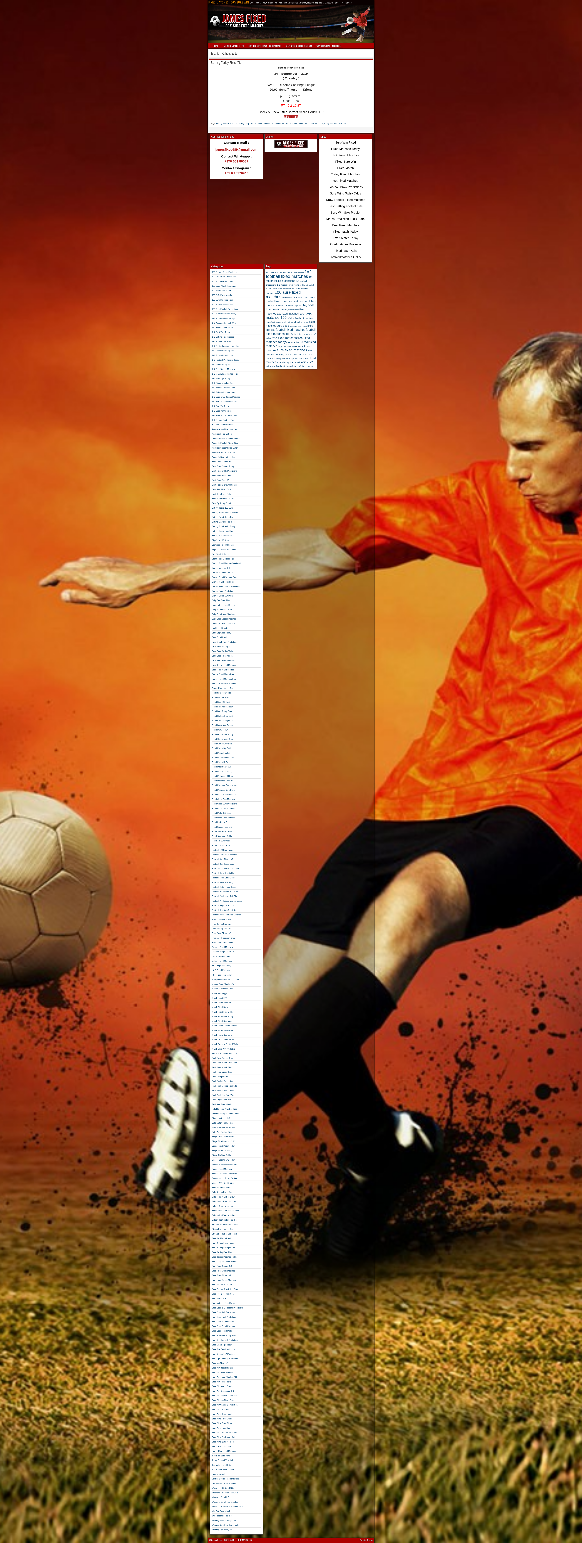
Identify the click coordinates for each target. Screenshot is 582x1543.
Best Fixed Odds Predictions (224, 471)
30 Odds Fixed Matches (222, 425)
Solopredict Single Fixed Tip (224, 1220)
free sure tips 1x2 (294, 342)
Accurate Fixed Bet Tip (222, 434)
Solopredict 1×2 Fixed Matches (225, 1211)
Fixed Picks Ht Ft (219, 822)
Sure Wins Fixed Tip (221, 1428)
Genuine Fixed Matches (222, 947)
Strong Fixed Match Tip (222, 1229)
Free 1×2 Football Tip (221, 919)
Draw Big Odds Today (221, 633)
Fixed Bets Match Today (222, 707)
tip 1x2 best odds (315, 123)
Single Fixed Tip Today (222, 1150)
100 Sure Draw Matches (222, 304)
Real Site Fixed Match (221, 1104)
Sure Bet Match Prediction (223, 1238)
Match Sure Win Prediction (223, 1049)
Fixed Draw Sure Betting (222, 725)
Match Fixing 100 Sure (222, 1035)
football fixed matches (290, 329)
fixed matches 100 (293, 313)
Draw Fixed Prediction (221, 637)
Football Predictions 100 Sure (225, 892)
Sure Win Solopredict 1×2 (223, 1391)
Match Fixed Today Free (222, 1030)
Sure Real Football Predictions (225, 1340)
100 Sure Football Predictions (225, 309)
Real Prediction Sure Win (223, 1095)
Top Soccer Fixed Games (223, 1469)
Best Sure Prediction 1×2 (223, 499)
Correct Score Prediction (328, 45)
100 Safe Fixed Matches (222, 295)
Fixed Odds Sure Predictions (224, 804)
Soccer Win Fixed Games (223, 1183)
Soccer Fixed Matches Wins (224, 1174)
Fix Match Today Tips (221, 693)
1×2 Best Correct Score (222, 328)
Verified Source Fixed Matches (225, 1479)
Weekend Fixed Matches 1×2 (225, 1493)
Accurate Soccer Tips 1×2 (223, 452)
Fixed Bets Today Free (222, 711)
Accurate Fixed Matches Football (226, 438)
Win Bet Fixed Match (221, 1511)
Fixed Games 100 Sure (222, 744)
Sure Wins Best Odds (221, 1409)
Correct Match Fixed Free (223, 582)
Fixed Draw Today (220, 730)
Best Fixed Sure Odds (221, 475)
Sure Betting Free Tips (222, 1252)
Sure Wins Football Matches (224, 1432)
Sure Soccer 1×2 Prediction (224, 1354)
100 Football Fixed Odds (222, 281)
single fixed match (284, 346)
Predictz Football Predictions (224, 1053)
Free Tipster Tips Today (222, 942)
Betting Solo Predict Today (223, 526)
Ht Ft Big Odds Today (221, 966)
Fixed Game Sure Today (222, 734)
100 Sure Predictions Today (224, 314)
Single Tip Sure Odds (221, 1155)
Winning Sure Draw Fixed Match (226, 1525)
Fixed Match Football (221, 753)
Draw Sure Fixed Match (222, 656)
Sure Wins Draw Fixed (221, 1414)
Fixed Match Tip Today (222, 771)
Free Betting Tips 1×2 (221, 929)
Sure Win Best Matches (222, 1368)
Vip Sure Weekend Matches (224, 1483)
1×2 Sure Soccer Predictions (224, 401)
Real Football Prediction (222, 1081)
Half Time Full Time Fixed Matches (264, 45)
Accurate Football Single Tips (225, 443)
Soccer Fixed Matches (222, 1169)
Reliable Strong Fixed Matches (225, 1113)
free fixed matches (284, 338)
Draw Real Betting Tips (222, 646)
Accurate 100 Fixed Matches (224, 429)
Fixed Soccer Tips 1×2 (222, 827)
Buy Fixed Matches (220, 554)
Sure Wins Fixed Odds (222, 1419)
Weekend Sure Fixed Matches (225, 1502)
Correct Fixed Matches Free (224, 577)
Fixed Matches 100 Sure (222, 781)
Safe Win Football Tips (222, 1132)
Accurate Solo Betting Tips (224, 457)
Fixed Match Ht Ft (220, 762)
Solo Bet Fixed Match (221, 1187)
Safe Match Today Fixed (222, 1123)
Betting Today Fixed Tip (226, 63)
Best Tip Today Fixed (221, 503)
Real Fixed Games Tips (222, 1058)
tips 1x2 (308, 362)
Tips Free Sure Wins (221, 1456)
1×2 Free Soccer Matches (223, 369)
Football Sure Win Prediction (224, 910)
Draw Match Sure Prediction (224, 642)
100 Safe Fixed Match (221, 291)
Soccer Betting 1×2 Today (223, 1160)
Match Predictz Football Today (225, 1044)
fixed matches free (278, 322)
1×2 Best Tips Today (221, 332)
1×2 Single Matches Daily (223, 383)
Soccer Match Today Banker (224, 1178)
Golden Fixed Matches (222, 961)
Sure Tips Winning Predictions (225, 1358)
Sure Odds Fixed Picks (222, 1331)
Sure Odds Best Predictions (224, 1317)
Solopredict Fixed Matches (223, 1215)
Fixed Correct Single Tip (222, 720)
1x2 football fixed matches (289, 274)
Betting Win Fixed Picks (222, 535)
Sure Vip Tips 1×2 (220, 1363)
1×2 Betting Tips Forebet (223, 337)
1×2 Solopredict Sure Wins (223, 392)
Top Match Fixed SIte (221, 1465)
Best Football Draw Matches (224, 485)
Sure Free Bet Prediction (223, 1294)
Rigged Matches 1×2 (221, 1118)
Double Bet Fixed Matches (223, 623)
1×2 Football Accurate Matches (225, 346)
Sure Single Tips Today (222, 1345)
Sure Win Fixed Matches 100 (224, 1377)
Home (215, 45)
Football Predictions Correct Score (227, 901)
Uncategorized (218, 1474)
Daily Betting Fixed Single (223, 605)
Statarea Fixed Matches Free (224, 1224)
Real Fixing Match (220, 1077)
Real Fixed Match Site (221, 1067)
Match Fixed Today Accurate (224, 1026)
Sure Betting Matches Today (224, 1257)
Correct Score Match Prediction (225, 586)
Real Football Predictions (223, 1090)
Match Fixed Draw (220, 1007)
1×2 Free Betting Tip (221, 365)
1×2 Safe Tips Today (221, 378)
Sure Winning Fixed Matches (224, 1395)
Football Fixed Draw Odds (223, 878)
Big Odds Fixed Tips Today (224, 549)
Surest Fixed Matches (221, 1446)
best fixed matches (304, 301)
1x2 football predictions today (291, 285)
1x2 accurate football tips (278, 272)
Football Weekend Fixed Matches (226, 915)
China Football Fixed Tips (223, 559)
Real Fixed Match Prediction (224, 1063)
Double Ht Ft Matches (221, 628)
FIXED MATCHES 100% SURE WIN (228, 2)
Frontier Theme (366, 1540)
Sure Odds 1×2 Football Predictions (227, 1308)
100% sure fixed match (293, 297)
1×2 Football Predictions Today (225, 360)
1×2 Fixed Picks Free (221, 341)
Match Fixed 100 (219, 998)
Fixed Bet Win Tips (220, 697)
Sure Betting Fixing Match (223, 1247)
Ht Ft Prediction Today (222, 975)
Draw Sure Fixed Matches (223, 660)
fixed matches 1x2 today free (271, 123)
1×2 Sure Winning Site (222, 411)
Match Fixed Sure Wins (222, 1021)
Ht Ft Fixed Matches (221, 970)
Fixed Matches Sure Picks (223, 790)
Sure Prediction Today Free (224, 1335)
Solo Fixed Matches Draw (223, 1197)
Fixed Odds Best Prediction (224, 794)
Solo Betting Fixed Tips (222, 1192)
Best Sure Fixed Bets (221, 494)
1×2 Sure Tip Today (220, 406)
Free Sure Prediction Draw (223, 938)
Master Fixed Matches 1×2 (224, 984)
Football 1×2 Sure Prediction (224, 855)
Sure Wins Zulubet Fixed (223, 1442)
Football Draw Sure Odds (223, 873)
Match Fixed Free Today (222, 1016)
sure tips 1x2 (292, 358)
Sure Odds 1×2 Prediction (223, 1312)
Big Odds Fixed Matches (223, 545)
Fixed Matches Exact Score (224, 785)
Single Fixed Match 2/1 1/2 (224, 1141)
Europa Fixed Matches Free (224, 679)
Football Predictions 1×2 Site (224, 896)
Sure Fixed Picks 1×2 (221, 1275)
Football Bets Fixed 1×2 (222, 859)
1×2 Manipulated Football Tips (225, 374)
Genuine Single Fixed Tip (223, 952)
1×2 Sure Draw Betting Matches (226, 397)
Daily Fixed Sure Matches (223, 614)
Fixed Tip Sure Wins (221, 841)
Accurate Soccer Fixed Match (225, 448)
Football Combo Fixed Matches (225, 868)
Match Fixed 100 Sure (221, 1003)
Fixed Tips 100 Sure (221, 845)
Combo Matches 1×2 (234, 45)
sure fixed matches (292, 350)
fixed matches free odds (296, 322)
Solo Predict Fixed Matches (224, 1201)
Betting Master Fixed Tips (223, 522)
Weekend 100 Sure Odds (223, 1488)
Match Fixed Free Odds (222, 1012)
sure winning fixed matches (290, 362)
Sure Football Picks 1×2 (222, 1284)
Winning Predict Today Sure (224, 1520)
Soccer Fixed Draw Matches (224, 1164)
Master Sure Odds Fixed (222, 989)
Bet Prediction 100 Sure (222, 508)
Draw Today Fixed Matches (224, 665)
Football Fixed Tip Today (223, 882)
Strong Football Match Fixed (224, 1234)
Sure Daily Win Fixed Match (224, 1261)
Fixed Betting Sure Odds (223, 716)
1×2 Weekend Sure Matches (224, 415)
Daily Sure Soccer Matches (299, 45)
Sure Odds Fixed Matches (223, 1326)
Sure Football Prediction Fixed (225, 1289)
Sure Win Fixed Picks (221, 1382)
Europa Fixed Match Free (223, 674)
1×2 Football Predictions (222, 355)
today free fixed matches (335, 123)
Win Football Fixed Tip (222, 1516)
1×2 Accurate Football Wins (224, 323)
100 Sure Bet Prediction (222, 300)
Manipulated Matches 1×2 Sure (225, 979)
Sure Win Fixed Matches (223, 1372)
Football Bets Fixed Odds (223, 864)
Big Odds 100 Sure (220, 540)
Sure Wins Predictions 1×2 (223, 1437)
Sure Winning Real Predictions (225, 1405)
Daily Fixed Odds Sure (222, 609)
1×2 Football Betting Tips (223, 351)
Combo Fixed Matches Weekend (226, 563)
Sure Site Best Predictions (223, 1349)
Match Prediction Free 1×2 (223, 1040)
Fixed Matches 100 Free (222, 776)
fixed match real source (298, 326)
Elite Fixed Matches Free (223, 670)
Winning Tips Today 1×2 (222, 1530)
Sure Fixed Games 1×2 (222, 1266)
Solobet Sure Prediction (222, 1206)
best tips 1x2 (296, 305)
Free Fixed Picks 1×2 (221, 933)
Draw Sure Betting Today (223, 651)
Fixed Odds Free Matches (223, 799)
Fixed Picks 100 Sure (221, 813)
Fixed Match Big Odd (221, 748)
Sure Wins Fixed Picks (222, 1423)
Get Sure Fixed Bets (221, 956)
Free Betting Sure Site (221, 924)
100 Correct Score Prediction (224, 272)
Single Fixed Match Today (223, 1146)
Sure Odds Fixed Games (223, 1321)
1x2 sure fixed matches (280, 288)
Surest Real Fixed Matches (224, 1451)
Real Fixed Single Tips (222, 1072)
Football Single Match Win (223, 905)
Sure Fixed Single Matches (224, 1280)
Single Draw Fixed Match (223, 1137)
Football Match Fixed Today (224, 887)
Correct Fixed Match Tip (222, 572)
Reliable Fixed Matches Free (224, 1109)
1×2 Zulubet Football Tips (223, 420)
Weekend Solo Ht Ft (221, 1497)
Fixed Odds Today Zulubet (223, 808)
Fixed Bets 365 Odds (221, 702)
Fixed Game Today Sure (222, 739)
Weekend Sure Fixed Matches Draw (227, 1506)
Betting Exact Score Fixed (223, 517)
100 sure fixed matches (283, 294)
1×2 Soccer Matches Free (223, 388)
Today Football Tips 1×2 (222, 1460)
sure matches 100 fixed (296, 354)
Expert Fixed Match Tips (223, 688)
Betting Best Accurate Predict (225, 512)
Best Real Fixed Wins (221, 489)
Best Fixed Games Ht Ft (222, 462)
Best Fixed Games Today (223, 466)
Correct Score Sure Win (222, 596)
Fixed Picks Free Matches (223, 818)
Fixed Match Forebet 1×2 (223, 757)
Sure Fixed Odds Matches (223, 1271)
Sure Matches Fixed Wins (223, 1303)
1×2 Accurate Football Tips (224, 318)
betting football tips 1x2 (226, 123)
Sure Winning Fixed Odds (223, 1400)
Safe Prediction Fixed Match (224, 1127)
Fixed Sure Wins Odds (222, 836)
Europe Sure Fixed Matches (224, 683)
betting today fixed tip (247, 123)
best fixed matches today (278, 305)
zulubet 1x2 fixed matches (302, 366)
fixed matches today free (296, 123)
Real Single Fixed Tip (221, 1100)
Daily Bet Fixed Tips (221, 600)
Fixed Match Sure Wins (222, 767)
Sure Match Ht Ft (219, 1298)
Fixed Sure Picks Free (222, 831)
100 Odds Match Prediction (224, 286)
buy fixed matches (292, 310)
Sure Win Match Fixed (221, 1386)
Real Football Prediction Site (224, 1086)
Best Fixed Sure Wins (221, 480)
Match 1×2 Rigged (220, 993)
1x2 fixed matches (297, 273)
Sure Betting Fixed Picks (223, 1243)
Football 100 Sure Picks (222, 850)
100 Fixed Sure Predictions (224, 277)
